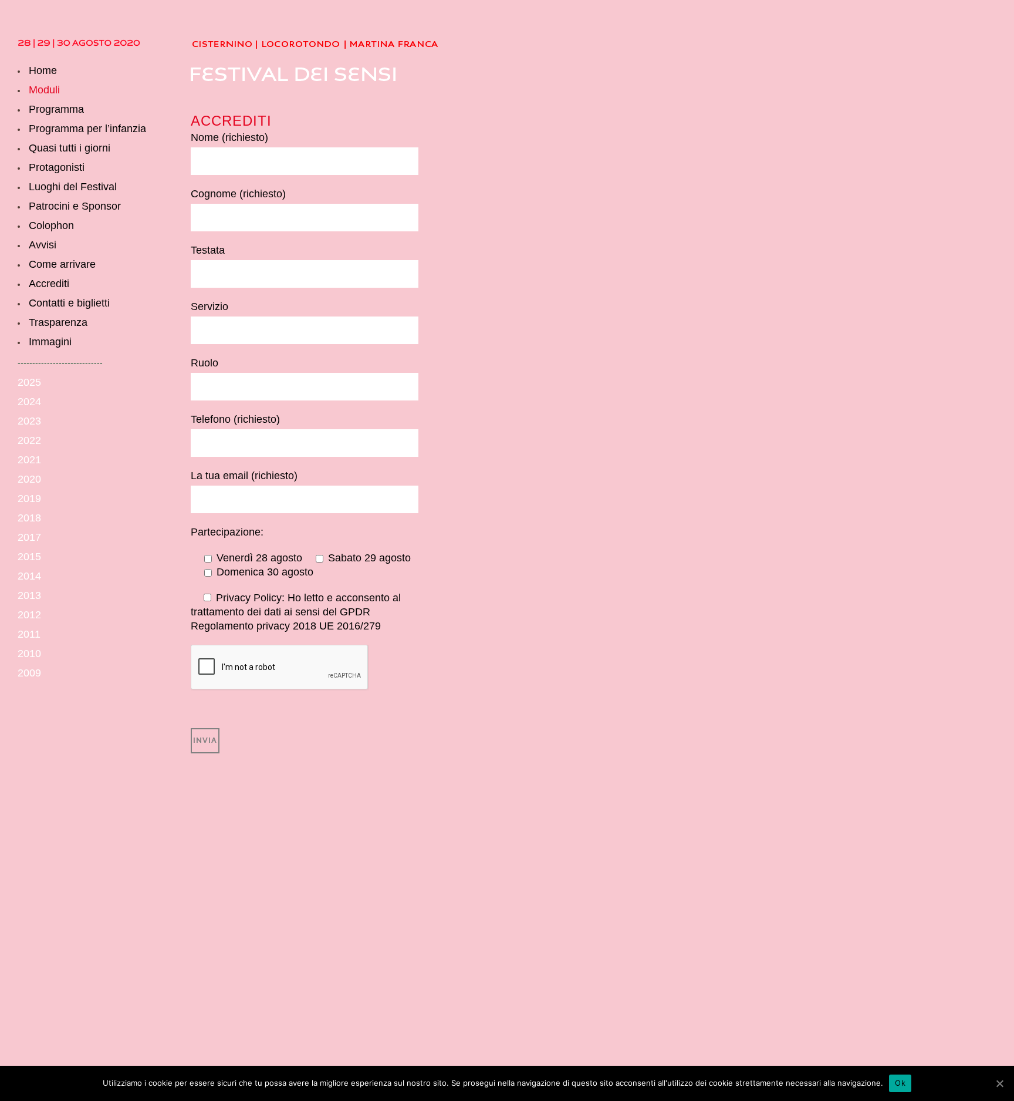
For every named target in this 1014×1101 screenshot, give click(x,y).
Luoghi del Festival (73, 187)
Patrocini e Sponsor (75, 206)
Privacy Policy (249, 598)
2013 (29, 595)
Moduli (44, 90)
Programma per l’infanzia (87, 128)
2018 (29, 518)
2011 (29, 634)
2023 (29, 421)
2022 (29, 440)
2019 (29, 498)
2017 (29, 537)
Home (43, 70)
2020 (29, 479)
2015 (29, 557)
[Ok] (999, 1083)
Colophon (51, 225)
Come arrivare (62, 264)
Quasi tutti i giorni (69, 148)
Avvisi (42, 245)
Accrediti (49, 283)
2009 (29, 673)
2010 (29, 653)
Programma (56, 109)
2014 (29, 576)
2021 (29, 460)
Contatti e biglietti (69, 303)
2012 (29, 615)
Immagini (50, 342)
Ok (900, 1082)
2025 (29, 382)
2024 (29, 402)
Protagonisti (56, 167)
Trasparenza (58, 322)
